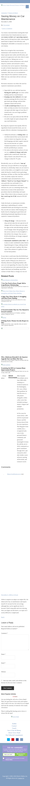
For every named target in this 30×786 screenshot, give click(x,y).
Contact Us (21, 778)
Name (3, 654)
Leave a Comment (7, 28)
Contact (14, 726)
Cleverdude (6, 25)
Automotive (4, 13)
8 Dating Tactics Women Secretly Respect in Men (14, 321)
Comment (4, 633)
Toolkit (14, 723)
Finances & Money (13, 13)
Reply (3, 617)
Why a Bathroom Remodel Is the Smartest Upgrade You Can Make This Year (14, 358)
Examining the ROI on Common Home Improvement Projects (13, 369)
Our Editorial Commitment (14, 735)
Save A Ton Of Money (14, 730)
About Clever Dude (14, 733)
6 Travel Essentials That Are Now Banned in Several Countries (15, 310)
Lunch (14, 728)
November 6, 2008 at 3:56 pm (9, 595)
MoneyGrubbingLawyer (14, 474)
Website (3, 671)
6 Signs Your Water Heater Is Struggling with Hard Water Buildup (13, 297)
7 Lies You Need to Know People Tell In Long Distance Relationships (13, 284)
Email (3, 663)
